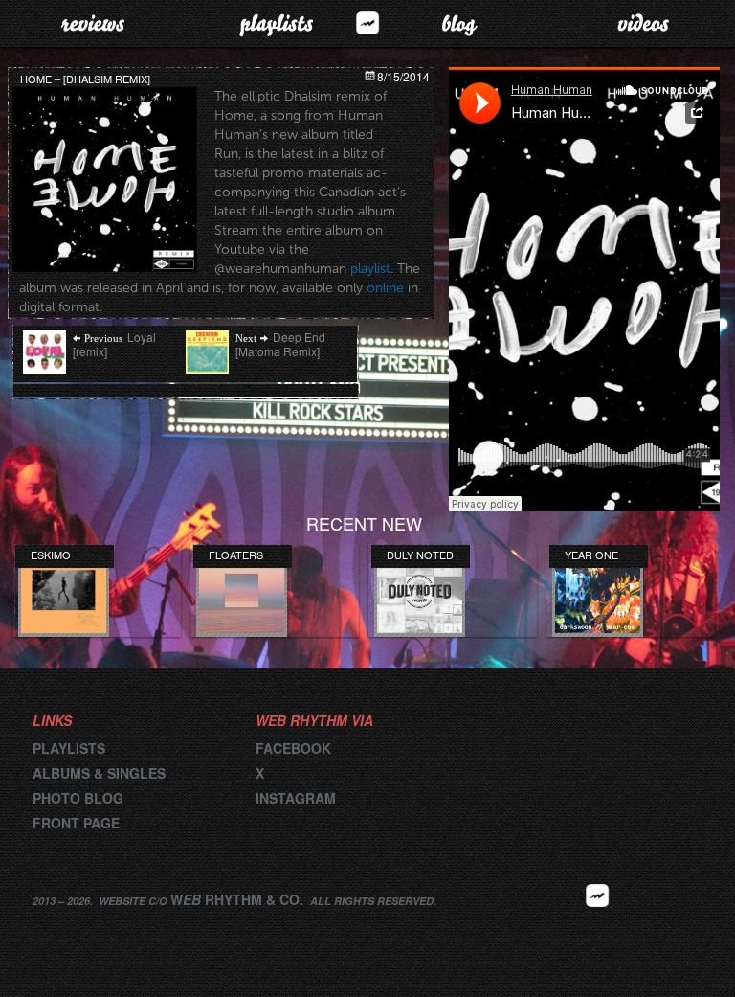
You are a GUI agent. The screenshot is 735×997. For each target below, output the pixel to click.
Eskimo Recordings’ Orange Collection (66, 554)
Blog (460, 23)
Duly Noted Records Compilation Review (422, 554)
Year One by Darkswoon (600, 554)
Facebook (293, 748)
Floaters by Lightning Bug (238, 554)
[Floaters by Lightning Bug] (241, 592)
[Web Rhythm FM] (367, 22)
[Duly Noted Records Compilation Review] (419, 592)
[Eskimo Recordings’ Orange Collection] (63, 592)
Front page (76, 822)
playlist (370, 269)
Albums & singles (99, 772)
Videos (643, 23)
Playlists (276, 23)
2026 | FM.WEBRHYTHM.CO (597, 924)
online (385, 288)
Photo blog (78, 797)
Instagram (296, 797)
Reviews (92, 23)
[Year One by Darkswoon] (597, 592)
